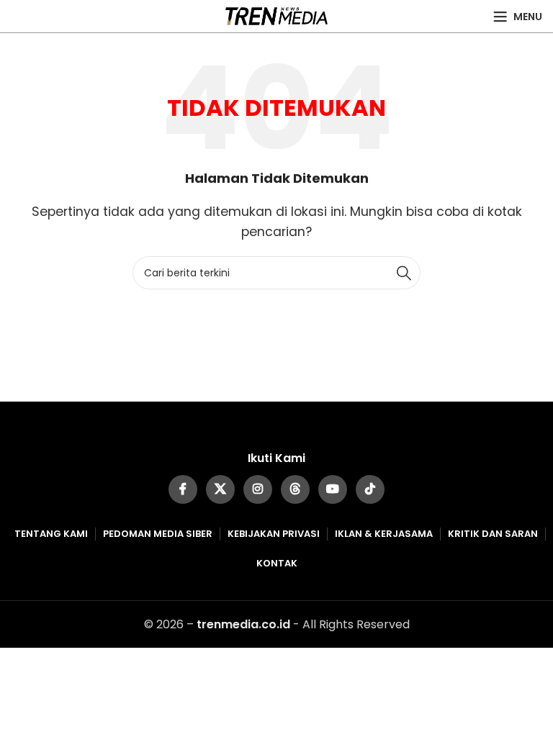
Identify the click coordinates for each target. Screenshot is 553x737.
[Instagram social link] (257, 489)
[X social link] (220, 489)
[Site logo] (276, 15)
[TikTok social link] (370, 489)
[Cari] (404, 272)
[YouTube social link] (332, 489)
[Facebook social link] (182, 489)
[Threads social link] (295, 489)
